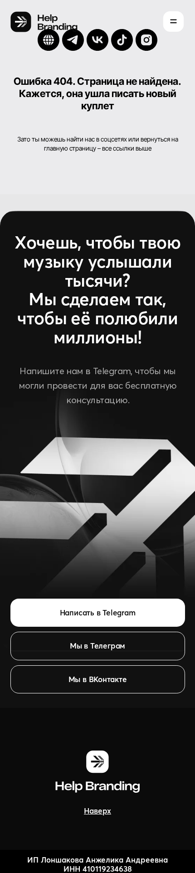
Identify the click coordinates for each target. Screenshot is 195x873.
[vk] (97, 40)
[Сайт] (48, 40)
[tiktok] (122, 40)
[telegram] (73, 40)
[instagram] (146, 40)
